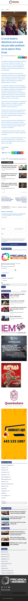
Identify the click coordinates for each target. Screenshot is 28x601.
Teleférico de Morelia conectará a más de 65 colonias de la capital (17, 517)
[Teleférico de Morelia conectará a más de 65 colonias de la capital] (5, 518)
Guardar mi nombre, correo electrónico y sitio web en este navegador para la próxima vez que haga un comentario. (13, 240)
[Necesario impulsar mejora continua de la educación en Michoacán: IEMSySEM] (5, 513)
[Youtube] (9, 587)
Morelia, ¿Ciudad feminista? (15, 316)
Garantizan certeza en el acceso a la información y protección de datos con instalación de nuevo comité (17, 533)
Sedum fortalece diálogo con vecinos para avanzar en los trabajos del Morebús (18, 538)
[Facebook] (23, 57)
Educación (3, 474)
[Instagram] (6, 587)
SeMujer (3, 493)
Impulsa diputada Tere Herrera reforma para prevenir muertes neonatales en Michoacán (9, 175)
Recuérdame (6, 272)
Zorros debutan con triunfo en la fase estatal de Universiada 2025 (7, 199)
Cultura (3, 467)
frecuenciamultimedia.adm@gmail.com (9, 55)
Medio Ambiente (5, 479)
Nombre (3, 228)
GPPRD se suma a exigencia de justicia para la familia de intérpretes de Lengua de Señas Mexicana (9, 184)
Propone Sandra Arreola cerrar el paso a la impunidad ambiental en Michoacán (9, 166)
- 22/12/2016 (17, 297)
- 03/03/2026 (3, 180)
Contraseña (4, 268)
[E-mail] (25, 57)
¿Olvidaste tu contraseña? (7, 278)
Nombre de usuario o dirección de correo (10, 263)
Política (2, 148)
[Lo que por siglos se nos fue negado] (5, 302)
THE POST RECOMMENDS (7, 162)
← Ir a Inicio (4, 280)
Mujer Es (3, 481)
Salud (2, 488)
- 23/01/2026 (3, 189)
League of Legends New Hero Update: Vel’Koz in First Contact (17, 295)
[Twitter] (21, 57)
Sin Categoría (4, 495)
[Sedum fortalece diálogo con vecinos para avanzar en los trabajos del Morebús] (5, 539)
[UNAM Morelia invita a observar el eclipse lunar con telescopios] (5, 544)
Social (2, 497)
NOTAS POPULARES (6, 291)
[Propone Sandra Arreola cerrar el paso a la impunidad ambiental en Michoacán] (23, 167)
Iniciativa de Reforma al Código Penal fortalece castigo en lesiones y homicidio (21, 200)
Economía (3, 472)
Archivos (3, 501)
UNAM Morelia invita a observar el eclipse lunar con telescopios (18, 543)
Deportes (3, 469)
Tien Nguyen (12, 297)
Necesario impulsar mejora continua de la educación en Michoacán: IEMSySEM (18, 512)
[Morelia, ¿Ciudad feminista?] (5, 318)
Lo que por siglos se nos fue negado (17, 301)
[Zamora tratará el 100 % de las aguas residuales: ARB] (5, 523)
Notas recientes (5, 528)
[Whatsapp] (19, 57)
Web (2, 233)
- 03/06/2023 (12, 319)
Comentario (4, 217)
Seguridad (3, 490)
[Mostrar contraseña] (15, 270)
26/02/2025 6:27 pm (20, 55)
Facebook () (20, 207)
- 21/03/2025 (12, 304)
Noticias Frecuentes (6, 483)
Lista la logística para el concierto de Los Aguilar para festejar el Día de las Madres (18, 309)
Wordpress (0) (14, 207)
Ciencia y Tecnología (6, 465)
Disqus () (25, 207)
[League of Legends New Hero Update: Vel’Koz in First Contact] (5, 296)
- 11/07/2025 (3, 170)
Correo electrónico (19, 228)
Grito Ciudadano (5, 477)
